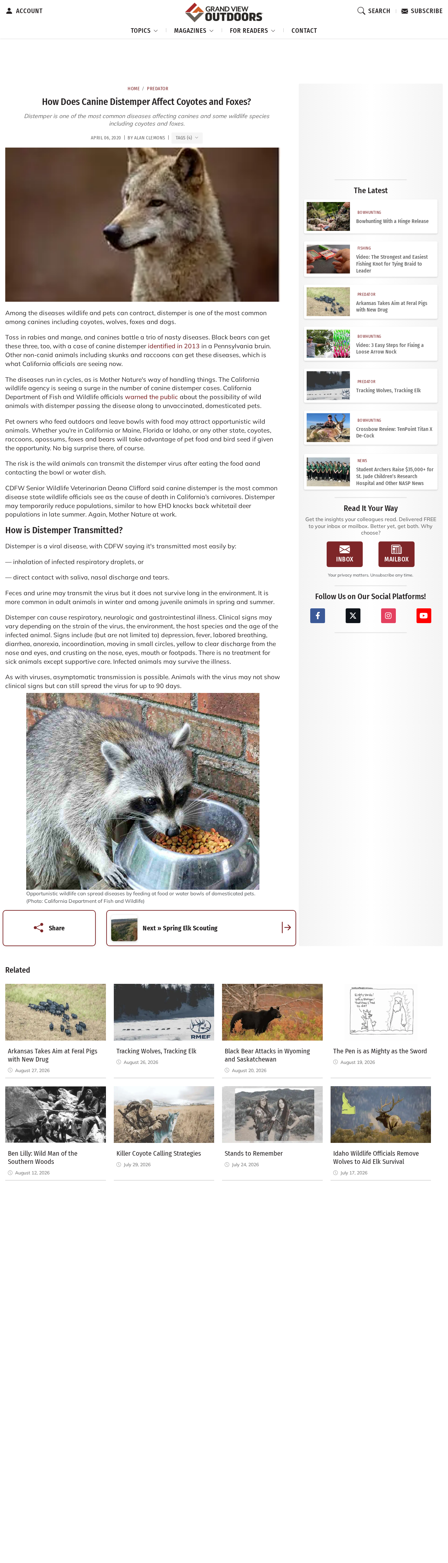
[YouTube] (424, 615)
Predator (157, 88)
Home (134, 88)
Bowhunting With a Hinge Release (392, 221)
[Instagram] (388, 615)
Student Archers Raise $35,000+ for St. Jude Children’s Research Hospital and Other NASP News (395, 476)
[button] (144, 30)
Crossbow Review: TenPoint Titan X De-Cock (394, 432)
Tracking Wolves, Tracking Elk (388, 390)
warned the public (151, 397)
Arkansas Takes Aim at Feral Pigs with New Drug (391, 306)
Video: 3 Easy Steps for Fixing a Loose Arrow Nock (390, 348)
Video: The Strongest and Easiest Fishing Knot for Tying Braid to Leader (392, 264)
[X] (353, 615)
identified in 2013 (174, 346)
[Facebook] (317, 615)
